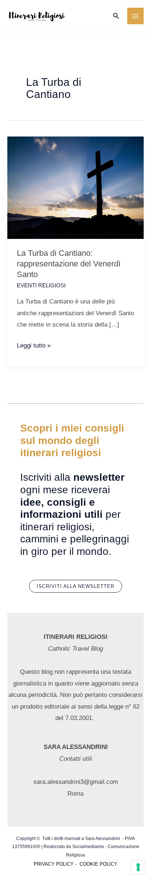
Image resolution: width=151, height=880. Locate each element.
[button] (116, 16)
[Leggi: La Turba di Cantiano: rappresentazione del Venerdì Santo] (75, 187)
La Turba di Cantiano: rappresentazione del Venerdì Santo (69, 263)
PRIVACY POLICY (54, 864)
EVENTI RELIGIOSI (41, 285)
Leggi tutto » (34, 347)
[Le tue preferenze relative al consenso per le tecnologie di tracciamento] (138, 867)
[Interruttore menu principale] (135, 16)
